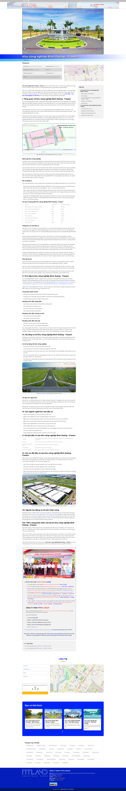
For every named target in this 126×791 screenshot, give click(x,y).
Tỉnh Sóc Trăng (91, 745)
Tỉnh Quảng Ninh (90, 759)
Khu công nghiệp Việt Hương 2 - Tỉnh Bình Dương (38, 646)
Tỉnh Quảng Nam (40, 759)
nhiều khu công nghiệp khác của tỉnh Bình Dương (43, 514)
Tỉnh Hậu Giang (58, 752)
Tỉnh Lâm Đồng (76, 752)
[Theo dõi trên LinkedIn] (28, 1)
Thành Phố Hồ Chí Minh (31, 748)
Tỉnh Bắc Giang (62, 759)
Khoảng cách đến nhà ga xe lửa (88, 113)
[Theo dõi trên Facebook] (23, 1)
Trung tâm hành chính (86, 108)
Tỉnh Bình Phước (60, 748)
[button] (84, 71)
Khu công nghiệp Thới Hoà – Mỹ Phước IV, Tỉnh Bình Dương (33, 722)
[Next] (99, 716)
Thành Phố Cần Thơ (88, 748)
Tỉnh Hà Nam (67, 752)
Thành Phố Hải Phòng (51, 759)
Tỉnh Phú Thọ (38, 755)
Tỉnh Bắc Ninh (29, 762)
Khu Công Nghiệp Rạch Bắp (48, 283)
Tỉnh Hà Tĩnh (51, 748)
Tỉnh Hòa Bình (56, 762)
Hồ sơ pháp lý (84, 95)
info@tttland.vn (34, 627)
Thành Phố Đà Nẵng (76, 755)
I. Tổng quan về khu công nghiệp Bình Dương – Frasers (89, 91)
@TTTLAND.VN (68, 629)
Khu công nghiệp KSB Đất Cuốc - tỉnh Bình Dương (38, 648)
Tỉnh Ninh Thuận (95, 752)
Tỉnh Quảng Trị (81, 745)
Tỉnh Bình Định (47, 762)
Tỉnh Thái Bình (29, 755)
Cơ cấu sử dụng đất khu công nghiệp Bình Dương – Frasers (91, 98)
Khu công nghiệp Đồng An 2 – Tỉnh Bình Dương (53, 721)
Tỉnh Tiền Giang (63, 745)
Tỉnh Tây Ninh (72, 745)
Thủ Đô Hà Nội (65, 762)
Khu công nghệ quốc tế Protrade (64, 282)
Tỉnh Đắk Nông (47, 755)
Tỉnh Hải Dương (86, 755)
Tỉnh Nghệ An (70, 748)
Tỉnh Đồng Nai (71, 759)
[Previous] (27, 716)
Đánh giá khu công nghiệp (87, 93)
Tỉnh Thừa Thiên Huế (53, 745)
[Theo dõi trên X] (26, 1)
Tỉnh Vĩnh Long (49, 752)
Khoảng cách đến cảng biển (87, 110)
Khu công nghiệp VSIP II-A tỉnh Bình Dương (92, 721)
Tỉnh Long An (38, 762)
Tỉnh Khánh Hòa (39, 752)
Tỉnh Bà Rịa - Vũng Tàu (40, 745)
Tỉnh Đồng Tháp (29, 752)
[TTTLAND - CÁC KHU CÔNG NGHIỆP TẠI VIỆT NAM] (28, 5)
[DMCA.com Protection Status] (53, 784)
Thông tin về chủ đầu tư (86, 101)
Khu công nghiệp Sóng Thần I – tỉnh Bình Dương (72, 721)
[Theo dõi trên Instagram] (25, 1)
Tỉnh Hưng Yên (56, 755)
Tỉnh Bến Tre (78, 748)
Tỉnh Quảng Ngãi (80, 759)
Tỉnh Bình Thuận (42, 748)
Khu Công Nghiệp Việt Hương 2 (64, 283)
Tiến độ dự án (84, 103)
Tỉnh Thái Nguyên (29, 759)
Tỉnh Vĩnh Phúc (66, 755)
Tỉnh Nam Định (86, 752)
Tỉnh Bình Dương (29, 745)
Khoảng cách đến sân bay (87, 115)
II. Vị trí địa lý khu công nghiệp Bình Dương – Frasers (90, 106)
